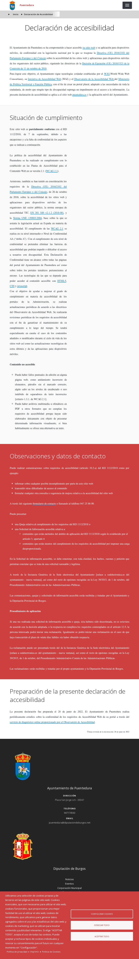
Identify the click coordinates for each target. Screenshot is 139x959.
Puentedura (27, 5)
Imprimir (34, 951)
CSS (12, 286)
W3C (107, 73)
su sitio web (89, 47)
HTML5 (61, 280)
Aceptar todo (102, 936)
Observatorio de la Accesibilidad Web (94, 79)
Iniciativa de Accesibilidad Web (44, 79)
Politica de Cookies (51, 951)
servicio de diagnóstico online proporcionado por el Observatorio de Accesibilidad (52, 722)
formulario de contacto (44, 503)
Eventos (69, 883)
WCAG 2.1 (52, 171)
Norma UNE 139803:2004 (27, 218)
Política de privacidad (17, 951)
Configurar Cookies (102, 913)
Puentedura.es (79, 94)
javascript (22, 286)
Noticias (69, 879)
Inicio (15, 14)
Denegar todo (101, 925)
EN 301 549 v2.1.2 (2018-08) (47, 212)
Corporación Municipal (69, 888)
